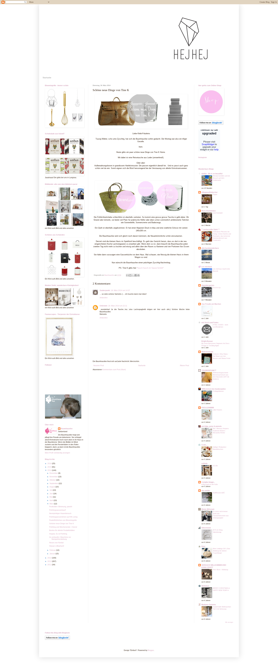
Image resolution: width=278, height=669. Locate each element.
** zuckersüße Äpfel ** (210, 229)
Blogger (151, 650)
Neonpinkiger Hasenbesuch (60, 513)
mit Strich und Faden (209, 323)
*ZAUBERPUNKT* (208, 370)
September (54, 483)
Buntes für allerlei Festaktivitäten (62, 530)
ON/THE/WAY (218, 213)
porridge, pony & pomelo (211, 426)
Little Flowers (217, 410)
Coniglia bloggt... (208, 482)
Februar (53, 550)
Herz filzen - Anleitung (220, 569)
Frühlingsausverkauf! (57, 510)
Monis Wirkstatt (207, 509)
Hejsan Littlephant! (56, 546)
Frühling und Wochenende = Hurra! (63, 527)
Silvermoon (206, 528)
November (54, 477)
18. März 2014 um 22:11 (117, 306)
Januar (52, 554)
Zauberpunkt (105, 290)
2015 (49, 467)
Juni (51, 494)
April (52, 500)
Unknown (103, 306)
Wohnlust (205, 586)
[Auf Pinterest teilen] (138, 275)
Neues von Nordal (56, 543)
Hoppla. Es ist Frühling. (58, 534)
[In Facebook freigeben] (135, 275)
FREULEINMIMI (207, 408)
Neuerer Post (98, 366)
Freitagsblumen (218, 391)
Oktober (53, 480)
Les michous (206, 267)
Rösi (203, 546)
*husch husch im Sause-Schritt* (150, 268)
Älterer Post (184, 366)
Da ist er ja (216, 287)
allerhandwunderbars (210, 248)
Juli (51, 490)
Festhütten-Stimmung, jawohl (60, 507)
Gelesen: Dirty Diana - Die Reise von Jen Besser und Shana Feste (221, 356)
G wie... (204, 445)
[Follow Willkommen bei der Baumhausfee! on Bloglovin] (210, 124)
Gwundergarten (207, 285)
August (52, 487)
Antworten (104, 298)
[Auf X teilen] (132, 275)
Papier (215, 194)
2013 (49, 558)
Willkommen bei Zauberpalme (213, 389)
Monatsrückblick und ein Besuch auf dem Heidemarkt (221, 178)
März (52, 504)
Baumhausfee (67, 429)
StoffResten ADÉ (219, 493)
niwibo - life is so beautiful (211, 174)
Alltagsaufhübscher (209, 192)
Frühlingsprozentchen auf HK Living (63, 517)
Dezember (54, 473)
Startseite (47, 77)
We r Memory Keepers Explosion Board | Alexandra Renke (221, 431)
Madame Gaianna (208, 605)
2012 (49, 561)
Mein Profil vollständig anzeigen (57, 453)
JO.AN (215, 466)
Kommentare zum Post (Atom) (114, 370)
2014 (49, 470)
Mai (51, 497)
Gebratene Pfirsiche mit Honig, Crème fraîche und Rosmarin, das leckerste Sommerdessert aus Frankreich (222, 236)
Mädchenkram (207, 352)
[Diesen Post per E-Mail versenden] (127, 275)
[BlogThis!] (130, 275)
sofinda (204, 463)
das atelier (205, 491)
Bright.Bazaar (207, 341)
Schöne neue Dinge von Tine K (61, 524)
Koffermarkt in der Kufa (209, 484)
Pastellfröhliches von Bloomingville (63, 520)
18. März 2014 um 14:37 (120, 290)
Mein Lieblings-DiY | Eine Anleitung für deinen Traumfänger (221, 551)
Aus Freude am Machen (211, 304)
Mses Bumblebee (208, 211)
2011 (49, 565)
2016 (49, 463)
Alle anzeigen (229, 622)
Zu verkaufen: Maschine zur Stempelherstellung (60, 538)
